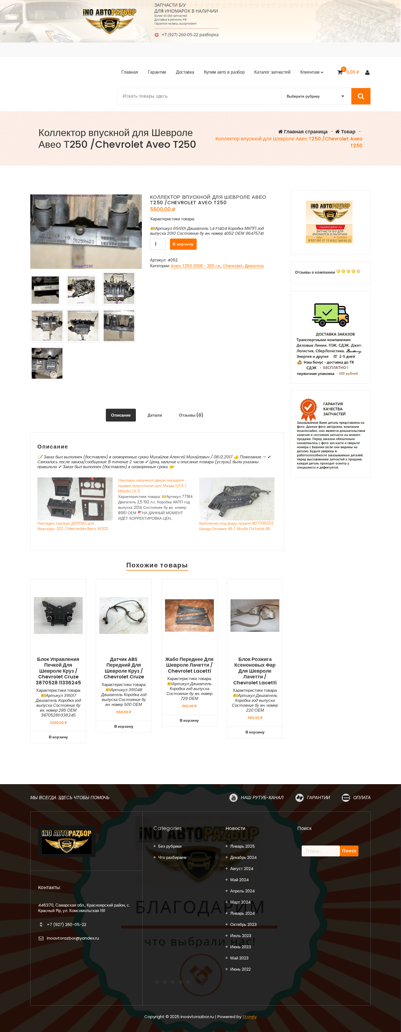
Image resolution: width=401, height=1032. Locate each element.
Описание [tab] (121, 415)
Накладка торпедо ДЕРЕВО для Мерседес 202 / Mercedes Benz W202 (72, 525)
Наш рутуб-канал (262, 798)
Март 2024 (240, 902)
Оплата (362, 798)
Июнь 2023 (240, 947)
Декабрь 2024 (243, 857)
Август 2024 (241, 868)
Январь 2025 (242, 846)
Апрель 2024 (242, 891)
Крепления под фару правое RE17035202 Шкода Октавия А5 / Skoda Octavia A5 (236, 525)
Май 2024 (239, 880)
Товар (347, 131)
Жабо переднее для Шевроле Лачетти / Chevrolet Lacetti (189, 665)
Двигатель (254, 266)
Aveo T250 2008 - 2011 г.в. (196, 266)
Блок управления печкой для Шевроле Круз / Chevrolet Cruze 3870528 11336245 (58, 671)
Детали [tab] (155, 415)
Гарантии (318, 798)
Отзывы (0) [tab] (191, 415)
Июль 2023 (240, 935)
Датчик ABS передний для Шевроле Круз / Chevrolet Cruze (124, 668)
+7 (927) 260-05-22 (66, 924)
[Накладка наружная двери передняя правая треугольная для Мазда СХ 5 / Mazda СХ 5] (158, 499)
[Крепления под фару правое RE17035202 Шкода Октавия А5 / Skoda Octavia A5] (236, 498)
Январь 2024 (242, 913)
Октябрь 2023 (243, 924)
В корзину (183, 244)
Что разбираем (172, 857)
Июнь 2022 (240, 969)
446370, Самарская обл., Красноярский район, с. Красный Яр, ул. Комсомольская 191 (84, 907)
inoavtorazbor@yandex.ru (73, 938)
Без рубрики (169, 846)
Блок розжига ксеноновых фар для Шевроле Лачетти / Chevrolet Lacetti (255, 671)
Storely (250, 1016)
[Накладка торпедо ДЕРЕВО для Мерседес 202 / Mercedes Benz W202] (75, 498)
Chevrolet (233, 266)
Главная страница (305, 131)
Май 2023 (239, 958)
